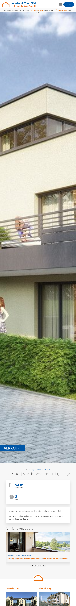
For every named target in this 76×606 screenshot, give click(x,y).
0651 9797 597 (49, 10)
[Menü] (59, 4)
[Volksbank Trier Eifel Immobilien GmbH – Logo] (19, 3)
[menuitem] (59, 4)
